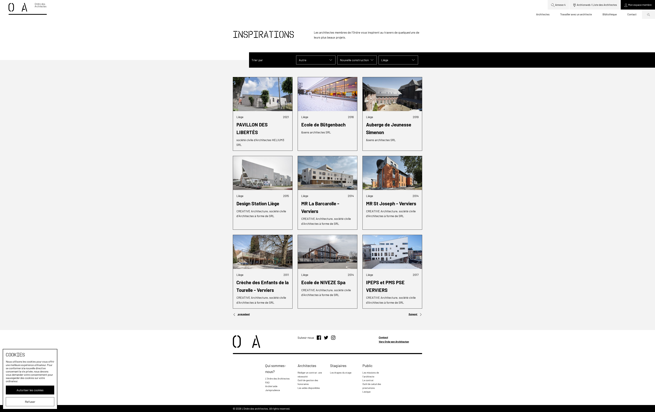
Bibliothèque (609, 14)
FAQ (267, 382)
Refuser (30, 401)
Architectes (543, 14)
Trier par (257, 60)
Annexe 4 (560, 4)
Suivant (413, 314)
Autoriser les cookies (30, 390)
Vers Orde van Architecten (394, 341)
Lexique (366, 391)
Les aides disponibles (309, 387)
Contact (632, 14)
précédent (243, 314)
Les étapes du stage (340, 372)
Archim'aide (271, 386)
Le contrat (368, 380)
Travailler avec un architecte (576, 14)
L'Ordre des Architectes (277, 378)
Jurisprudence (272, 390)
